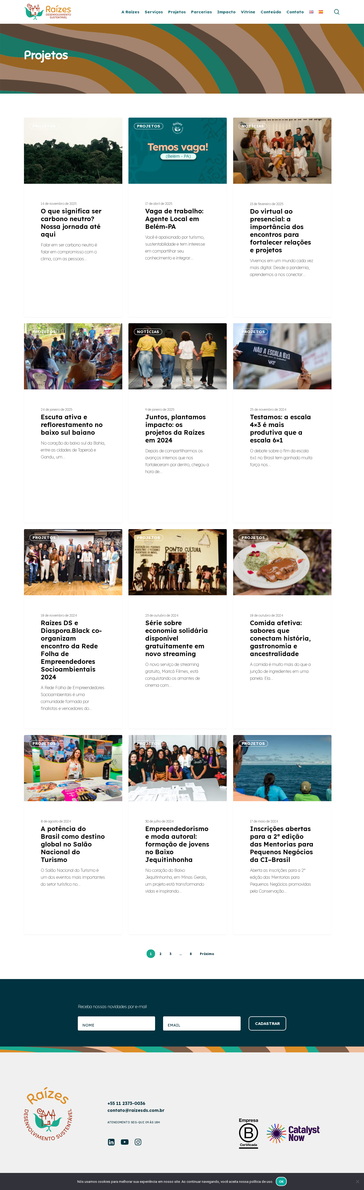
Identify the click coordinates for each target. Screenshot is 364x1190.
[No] (357, 1181)
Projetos (44, 126)
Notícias (253, 126)
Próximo (207, 954)
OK (281, 1182)
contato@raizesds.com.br (135, 1110)
